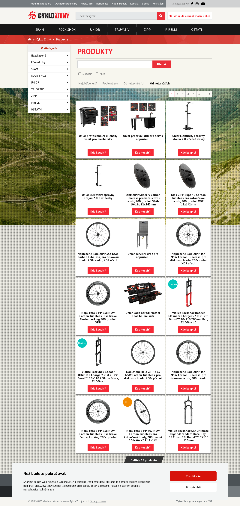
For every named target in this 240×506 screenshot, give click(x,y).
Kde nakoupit (119, 3)
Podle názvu (110, 83)
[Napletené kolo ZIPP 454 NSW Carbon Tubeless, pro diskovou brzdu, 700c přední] (188, 352)
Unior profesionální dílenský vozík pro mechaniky (98, 137)
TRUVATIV (37, 89)
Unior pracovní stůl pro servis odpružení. (143, 137)
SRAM (34, 69)
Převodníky (38, 62)
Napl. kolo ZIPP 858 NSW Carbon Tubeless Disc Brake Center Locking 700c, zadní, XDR (98, 317)
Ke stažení (158, 3)
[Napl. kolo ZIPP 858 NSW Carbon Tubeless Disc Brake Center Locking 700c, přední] (98, 411)
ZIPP (34, 96)
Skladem (87, 73)
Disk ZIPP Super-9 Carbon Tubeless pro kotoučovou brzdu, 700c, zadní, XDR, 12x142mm (188, 199)
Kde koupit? (98, 152)
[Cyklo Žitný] (49, 15)
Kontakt (134, 3)
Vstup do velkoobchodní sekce (192, 16)
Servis (145, 3)
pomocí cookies (128, 482)
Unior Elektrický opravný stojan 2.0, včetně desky (188, 137)
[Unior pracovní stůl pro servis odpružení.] (143, 116)
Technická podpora (40, 3)
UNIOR (35, 82)
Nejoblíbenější (87, 83)
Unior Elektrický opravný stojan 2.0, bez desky (98, 196)
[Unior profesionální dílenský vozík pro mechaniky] (98, 116)
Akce (102, 73)
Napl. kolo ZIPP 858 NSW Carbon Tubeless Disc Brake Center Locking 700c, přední (98, 434)
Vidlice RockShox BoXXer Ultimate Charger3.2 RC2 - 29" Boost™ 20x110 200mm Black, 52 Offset (98, 376)
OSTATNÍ (36, 109)
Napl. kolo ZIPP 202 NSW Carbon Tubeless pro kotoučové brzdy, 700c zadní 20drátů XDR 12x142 (143, 435)
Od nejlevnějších (134, 83)
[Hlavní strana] (29, 39)
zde (52, 489)
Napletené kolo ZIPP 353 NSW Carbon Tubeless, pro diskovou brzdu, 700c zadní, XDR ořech (98, 257)
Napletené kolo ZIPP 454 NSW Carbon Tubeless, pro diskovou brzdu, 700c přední (188, 375)
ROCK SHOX (38, 76)
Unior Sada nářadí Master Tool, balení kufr (143, 314)
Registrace (87, 3)
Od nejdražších (160, 83)
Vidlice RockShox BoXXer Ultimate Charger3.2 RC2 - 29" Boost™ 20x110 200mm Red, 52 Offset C (188, 317)
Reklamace (102, 3)
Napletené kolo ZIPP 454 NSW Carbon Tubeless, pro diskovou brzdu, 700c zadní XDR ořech (188, 258)
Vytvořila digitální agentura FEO (194, 501)
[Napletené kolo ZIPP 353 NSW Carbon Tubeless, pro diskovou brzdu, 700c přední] (143, 352)
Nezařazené (38, 55)
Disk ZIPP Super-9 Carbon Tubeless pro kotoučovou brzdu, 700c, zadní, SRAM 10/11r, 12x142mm (143, 199)
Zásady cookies (98, 501)
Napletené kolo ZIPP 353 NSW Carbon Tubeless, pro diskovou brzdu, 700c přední (143, 375)
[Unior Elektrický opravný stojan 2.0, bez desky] (98, 175)
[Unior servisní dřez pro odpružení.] (143, 234)
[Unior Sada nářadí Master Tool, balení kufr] (143, 293)
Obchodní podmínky (66, 3)
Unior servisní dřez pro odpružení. (143, 255)
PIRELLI (35, 102)
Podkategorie (49, 48)
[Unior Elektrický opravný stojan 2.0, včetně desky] (188, 116)
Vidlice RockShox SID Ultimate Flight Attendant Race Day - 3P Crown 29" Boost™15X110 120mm (188, 435)
